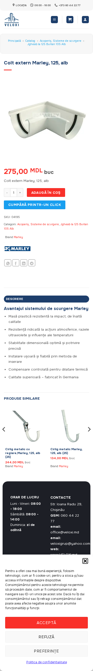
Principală (14, 41)
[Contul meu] (85, 19)
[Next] (89, 439)
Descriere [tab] (14, 299)
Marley (18, 237)
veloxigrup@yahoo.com (70, 543)
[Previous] (4, 439)
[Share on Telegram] (31, 263)
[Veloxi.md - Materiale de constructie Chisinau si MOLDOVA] (21, 19)
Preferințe (46, 651)
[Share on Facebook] (15, 263)
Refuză (46, 637)
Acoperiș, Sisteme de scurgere (60, 41)
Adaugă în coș (46, 192)
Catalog (30, 41)
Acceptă (46, 622)
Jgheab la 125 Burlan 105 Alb (46, 44)
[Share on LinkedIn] (23, 263)
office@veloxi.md (64, 532)
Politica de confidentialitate (46, 662)
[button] (85, 561)
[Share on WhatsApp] (7, 263)
